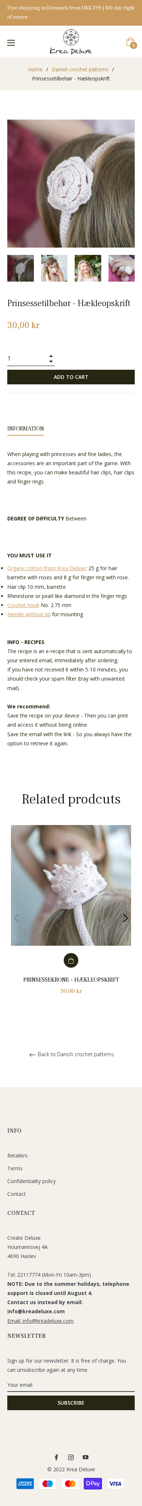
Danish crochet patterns (80, 69)
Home (35, 69)
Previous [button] (16, 918)
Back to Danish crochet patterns (75, 1054)
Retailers (17, 1155)
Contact (16, 1193)
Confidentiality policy (31, 1181)
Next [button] (125, 918)
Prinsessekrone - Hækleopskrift (71, 979)
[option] (71, 918)
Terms (15, 1168)
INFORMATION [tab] (25, 428)
